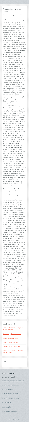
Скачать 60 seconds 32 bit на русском (12, 346)
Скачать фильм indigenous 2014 (9, 411)
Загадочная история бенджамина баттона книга (13, 380)
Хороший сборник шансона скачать (10, 385)
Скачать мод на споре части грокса (10, 393)
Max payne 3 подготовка (7, 389)
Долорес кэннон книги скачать (10, 342)
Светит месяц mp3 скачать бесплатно (12, 334)
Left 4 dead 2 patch (6, 402)
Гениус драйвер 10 (6, 407)
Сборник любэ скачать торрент (10, 338)
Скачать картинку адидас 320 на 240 (10, 398)
